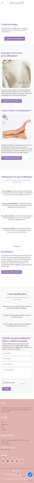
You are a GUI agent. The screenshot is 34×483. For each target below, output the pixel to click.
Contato (3, 429)
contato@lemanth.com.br (8, 447)
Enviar (6, 389)
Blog (2, 427)
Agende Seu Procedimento (15, 38)
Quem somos (5, 424)
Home (3, 422)
